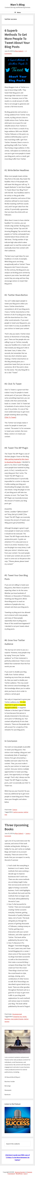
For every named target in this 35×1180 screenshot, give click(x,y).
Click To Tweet (10, 417)
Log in (25, 1174)
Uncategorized (17, 1014)
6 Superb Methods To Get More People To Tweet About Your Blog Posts (17, 38)
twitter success (18, 812)
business (7, 1019)
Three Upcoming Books (17, 827)
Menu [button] (19, 12)
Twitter (14, 810)
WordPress (19, 1174)
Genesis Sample (20, 1172)
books (25, 1016)
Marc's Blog (17, 4)
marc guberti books (17, 1019)
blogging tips (17, 1016)
